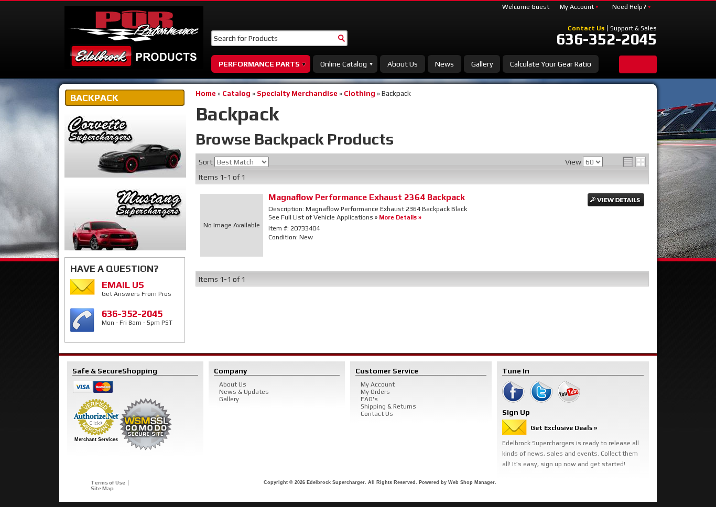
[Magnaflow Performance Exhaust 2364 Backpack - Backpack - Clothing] (231, 225)
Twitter (541, 392)
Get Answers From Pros (136, 288)
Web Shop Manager (471, 482)
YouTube (569, 392)
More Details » (400, 217)
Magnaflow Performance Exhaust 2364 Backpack (366, 197)
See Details (616, 199)
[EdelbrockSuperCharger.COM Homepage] (133, 37)
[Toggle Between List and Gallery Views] (634, 162)
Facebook (513, 392)
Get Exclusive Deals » (563, 428)
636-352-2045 (606, 39)
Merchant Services (96, 439)
